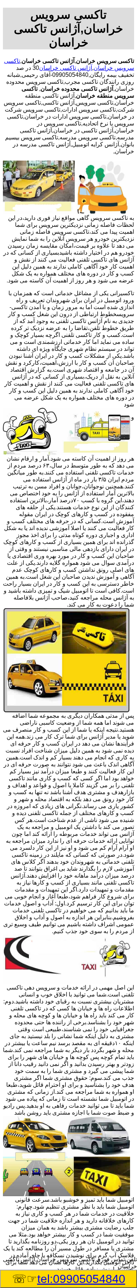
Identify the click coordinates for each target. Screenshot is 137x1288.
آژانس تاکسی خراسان (65, 68)
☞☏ (68, 1278)
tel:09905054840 (81, 1278)
